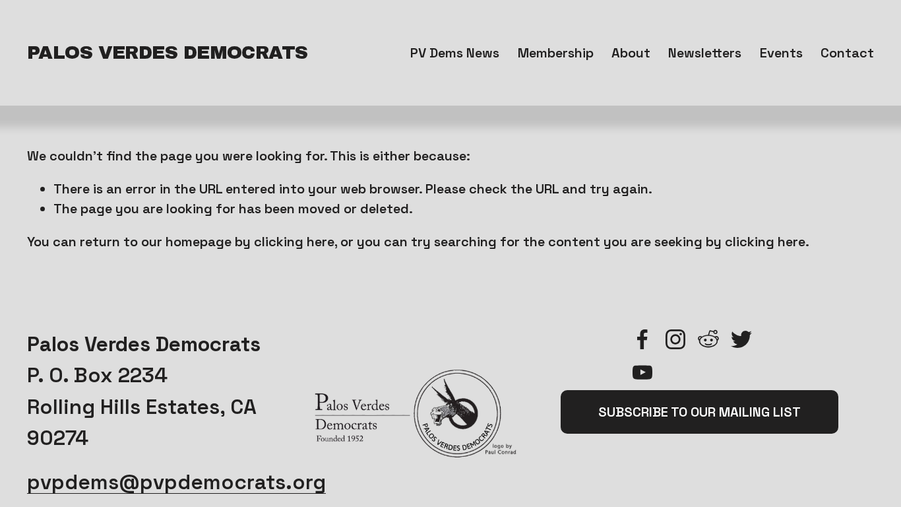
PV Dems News (454, 52)
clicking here (294, 241)
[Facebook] (642, 339)
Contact (847, 52)
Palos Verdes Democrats (167, 52)
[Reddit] (708, 339)
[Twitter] (741, 339)
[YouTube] (642, 372)
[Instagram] (675, 339)
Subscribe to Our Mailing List (699, 412)
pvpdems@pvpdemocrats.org (176, 482)
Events (781, 52)
